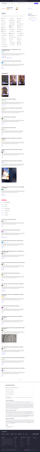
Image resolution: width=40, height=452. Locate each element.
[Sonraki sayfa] (19, 379)
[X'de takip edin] (33, 434)
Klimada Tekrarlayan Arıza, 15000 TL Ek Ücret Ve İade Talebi (7, 440)
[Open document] (2, 57)
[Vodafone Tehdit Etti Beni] (13, 80)
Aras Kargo (22, 441)
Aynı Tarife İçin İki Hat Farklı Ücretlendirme (9, 219)
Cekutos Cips (28, 441)
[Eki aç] (9, 175)
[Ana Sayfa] (4, 3)
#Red (2, 225)
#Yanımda (3, 363)
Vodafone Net (15, 438)
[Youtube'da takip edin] (34, 434)
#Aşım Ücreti (3, 268)
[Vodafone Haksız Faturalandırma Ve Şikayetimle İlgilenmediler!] (5, 92)
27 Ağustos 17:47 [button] (4, 359)
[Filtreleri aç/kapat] (24, 14)
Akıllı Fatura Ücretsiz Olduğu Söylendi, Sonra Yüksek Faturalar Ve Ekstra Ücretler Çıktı (13, 251)
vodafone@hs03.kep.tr (9, 427)
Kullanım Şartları (15, 449)
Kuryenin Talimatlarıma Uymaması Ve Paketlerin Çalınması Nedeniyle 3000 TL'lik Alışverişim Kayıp (7, 438)
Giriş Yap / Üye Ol (31, 3)
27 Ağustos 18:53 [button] (4, 129)
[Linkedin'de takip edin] (37, 434)
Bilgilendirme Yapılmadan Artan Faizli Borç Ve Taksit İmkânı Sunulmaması (12, 138)
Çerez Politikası (7, 450)
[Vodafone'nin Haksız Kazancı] (21, 80)
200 (15, 379)
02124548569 (28, 438)
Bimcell (15, 443)
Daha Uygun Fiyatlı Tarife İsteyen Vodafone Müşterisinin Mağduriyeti (13, 357)
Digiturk (15, 440)
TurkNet (15, 441)
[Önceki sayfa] (6, 379)
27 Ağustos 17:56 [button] (4, 330)
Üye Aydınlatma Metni (4, 449)
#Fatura (2, 133)
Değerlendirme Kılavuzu (12, 450)
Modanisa (21, 438)
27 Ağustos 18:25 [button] (4, 242)
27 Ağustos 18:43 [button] (4, 152)
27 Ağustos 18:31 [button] (4, 221)
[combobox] (22, 3)
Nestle (27, 443)
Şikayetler (9, 3)
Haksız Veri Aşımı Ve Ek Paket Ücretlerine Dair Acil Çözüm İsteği (12, 283)
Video (14, 3)
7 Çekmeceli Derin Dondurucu (35, 438)
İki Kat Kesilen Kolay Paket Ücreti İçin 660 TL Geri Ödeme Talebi (12, 240)
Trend (12, 3)
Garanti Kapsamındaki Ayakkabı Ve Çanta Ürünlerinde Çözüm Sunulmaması (7, 441)
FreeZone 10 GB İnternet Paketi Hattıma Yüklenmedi (10, 305)
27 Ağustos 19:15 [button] (4, 52)
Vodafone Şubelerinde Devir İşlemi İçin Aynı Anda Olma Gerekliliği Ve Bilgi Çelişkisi (13, 187)
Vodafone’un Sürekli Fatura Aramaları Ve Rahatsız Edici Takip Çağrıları (12, 150)
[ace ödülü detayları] (17, 8)
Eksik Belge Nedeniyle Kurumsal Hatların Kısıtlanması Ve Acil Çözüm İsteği (13, 368)
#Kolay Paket (3, 246)
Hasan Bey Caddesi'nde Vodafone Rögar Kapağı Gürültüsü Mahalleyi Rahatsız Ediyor (13, 328)
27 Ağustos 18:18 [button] (4, 264)
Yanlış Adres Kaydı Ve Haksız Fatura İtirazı (9, 127)
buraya (17, 397)
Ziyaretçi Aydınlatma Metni (10, 449)
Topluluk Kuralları (3, 450)
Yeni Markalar (15, 446)
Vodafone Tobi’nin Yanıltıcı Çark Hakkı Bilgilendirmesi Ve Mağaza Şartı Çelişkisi (12, 295)
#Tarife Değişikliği (4, 56)
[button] (12, 7)
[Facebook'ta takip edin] (36, 434)
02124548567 (28, 440)
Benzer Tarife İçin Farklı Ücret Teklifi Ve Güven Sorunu (11, 273)
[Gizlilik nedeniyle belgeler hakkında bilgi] (10, 57)
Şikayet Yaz (36, 3)
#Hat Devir (3, 193)
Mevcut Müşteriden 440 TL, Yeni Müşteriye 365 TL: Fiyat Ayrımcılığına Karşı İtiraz (11, 50)
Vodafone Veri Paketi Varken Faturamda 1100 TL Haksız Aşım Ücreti (13, 262)
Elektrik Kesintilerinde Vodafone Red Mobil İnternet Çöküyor (12, 160)
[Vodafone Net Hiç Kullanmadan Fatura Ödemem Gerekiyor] (5, 80)
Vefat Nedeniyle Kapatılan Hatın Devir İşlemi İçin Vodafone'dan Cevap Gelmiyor (12, 317)
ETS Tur (21, 443)
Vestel (21, 440)
